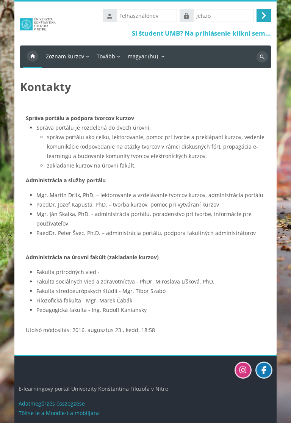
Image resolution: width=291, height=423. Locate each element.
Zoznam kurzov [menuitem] (65, 56)
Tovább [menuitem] (106, 56)
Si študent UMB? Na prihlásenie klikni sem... (201, 33)
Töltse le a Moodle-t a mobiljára (59, 413)
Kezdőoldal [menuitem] (32, 56)
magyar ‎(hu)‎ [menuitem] (143, 56)
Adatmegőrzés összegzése (52, 403)
